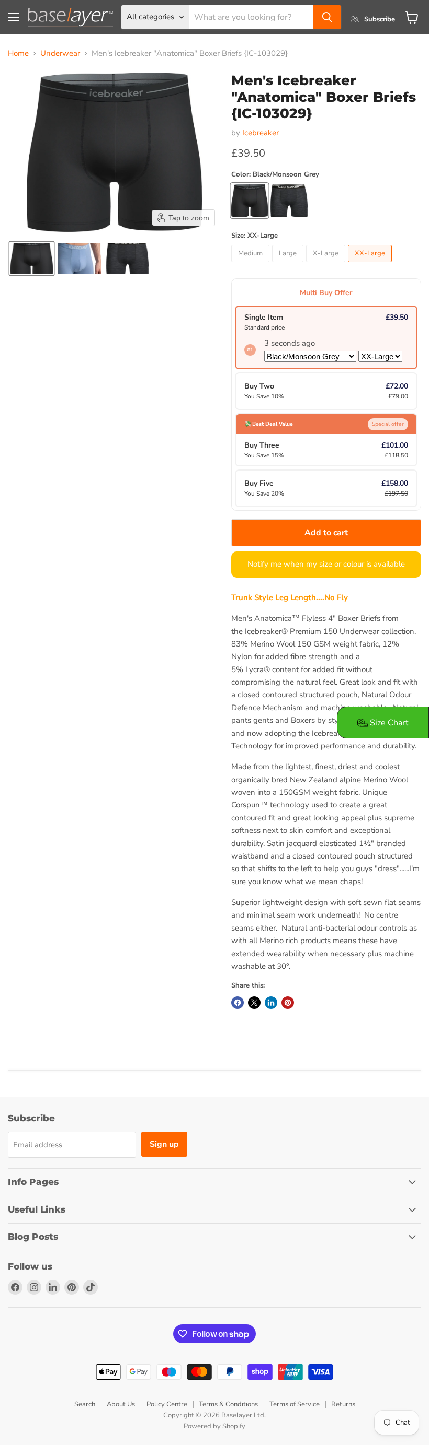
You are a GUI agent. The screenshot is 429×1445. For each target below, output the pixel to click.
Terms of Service (294, 1404)
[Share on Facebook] (237, 1002)
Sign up (164, 1144)
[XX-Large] (371, 265)
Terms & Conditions (228, 1404)
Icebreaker (260, 132)
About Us (121, 1404)
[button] (31, 258)
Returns (343, 1404)
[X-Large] (327, 265)
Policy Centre (166, 1404)
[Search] (327, 17)
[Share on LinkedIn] (271, 1002)
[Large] (289, 265)
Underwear (60, 53)
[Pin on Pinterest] (287, 1002)
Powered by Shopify (214, 1426)
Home (18, 53)
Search (84, 1404)
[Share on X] (254, 1002)
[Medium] (251, 265)
